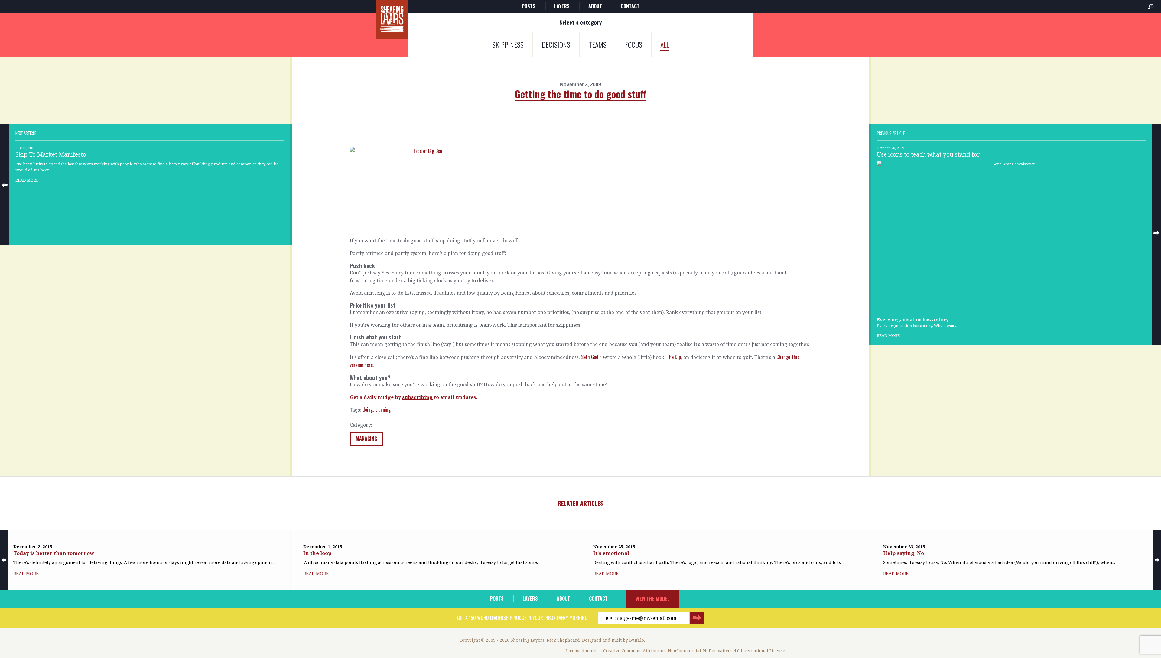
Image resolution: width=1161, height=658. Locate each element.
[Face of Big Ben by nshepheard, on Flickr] (580, 189)
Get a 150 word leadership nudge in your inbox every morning (522, 617)
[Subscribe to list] (697, 618)
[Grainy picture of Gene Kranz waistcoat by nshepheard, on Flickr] (1011, 236)
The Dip (674, 357)
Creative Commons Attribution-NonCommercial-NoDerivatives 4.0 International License (694, 650)
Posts (528, 6)
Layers (562, 6)
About (595, 6)
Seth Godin (591, 357)
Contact (630, 6)
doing (368, 409)
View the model (653, 598)
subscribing (417, 397)
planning (383, 409)
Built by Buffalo (628, 640)
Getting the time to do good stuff (580, 94)
